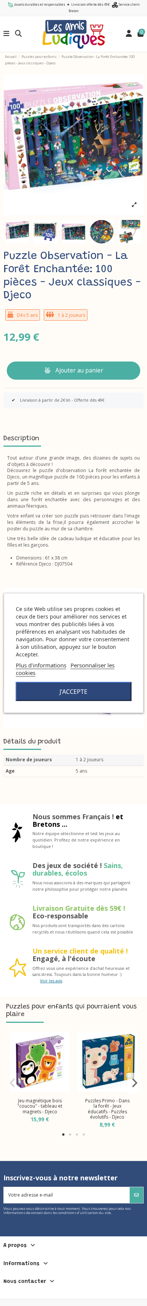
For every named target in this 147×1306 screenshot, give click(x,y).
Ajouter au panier (79, 370)
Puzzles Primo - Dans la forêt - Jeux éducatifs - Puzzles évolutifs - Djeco (107, 1108)
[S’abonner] (136, 1195)
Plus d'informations (41, 665)
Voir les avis (51, 980)
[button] (63, 1134)
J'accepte (73, 691)
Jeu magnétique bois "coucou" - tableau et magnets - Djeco (39, 1106)
